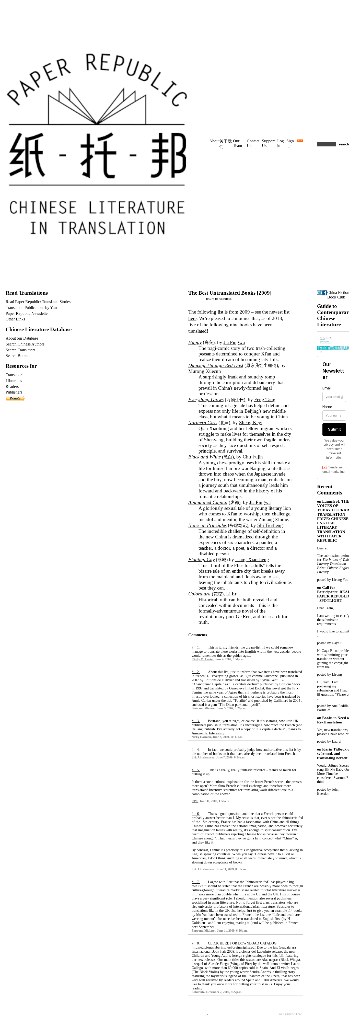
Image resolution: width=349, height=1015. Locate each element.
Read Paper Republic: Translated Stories (38, 301)
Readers (12, 386)
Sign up (290, 143)
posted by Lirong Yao (332, 580)
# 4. (196, 750)
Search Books (17, 355)
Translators (14, 375)
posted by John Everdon (328, 791)
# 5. (196, 770)
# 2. (196, 672)
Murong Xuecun (204, 371)
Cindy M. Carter (202, 659)
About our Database (22, 338)
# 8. (196, 943)
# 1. (196, 647)
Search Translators (20, 350)
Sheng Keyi (250, 422)
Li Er (231, 593)
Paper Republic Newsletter (27, 313)
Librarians (14, 380)
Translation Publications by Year (31, 307)
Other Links (15, 319)
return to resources (218, 299)
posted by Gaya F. (330, 643)
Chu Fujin (253, 456)
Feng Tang (264, 399)
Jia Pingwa (234, 342)
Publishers (14, 392)
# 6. (196, 814)
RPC (195, 801)
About (214, 141)
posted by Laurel (329, 741)
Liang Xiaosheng (252, 559)
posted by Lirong (329, 674)
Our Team (237, 143)
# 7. (196, 882)
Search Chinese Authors (25, 344)
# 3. (196, 721)
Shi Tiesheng (270, 525)
